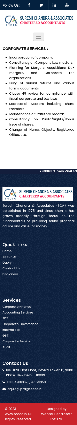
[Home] (38, 20)
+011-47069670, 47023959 (26, 382)
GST (5, 335)
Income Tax (11, 330)
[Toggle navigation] (38, 37)
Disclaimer (10, 274)
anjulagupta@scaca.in (24, 389)
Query (6, 263)
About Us (9, 257)
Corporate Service (16, 341)
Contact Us (11, 268)
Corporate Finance (16, 307)
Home (7, 251)
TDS (5, 318)
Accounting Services (17, 312)
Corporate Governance (20, 324)
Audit (6, 347)
